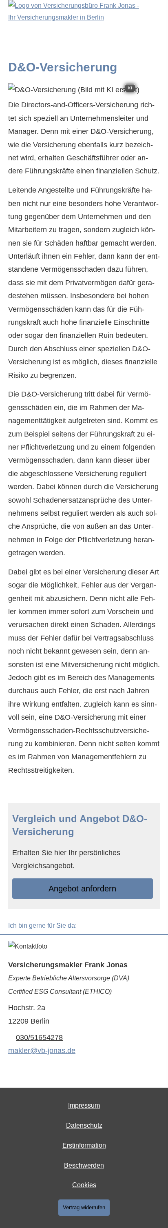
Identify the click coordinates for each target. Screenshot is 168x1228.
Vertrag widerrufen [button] (84, 1207)
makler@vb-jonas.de (41, 1050)
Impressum (84, 1105)
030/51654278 (39, 1037)
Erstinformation (84, 1145)
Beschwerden (84, 1165)
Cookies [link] (84, 1184)
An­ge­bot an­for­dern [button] (82, 888)
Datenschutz (84, 1125)
